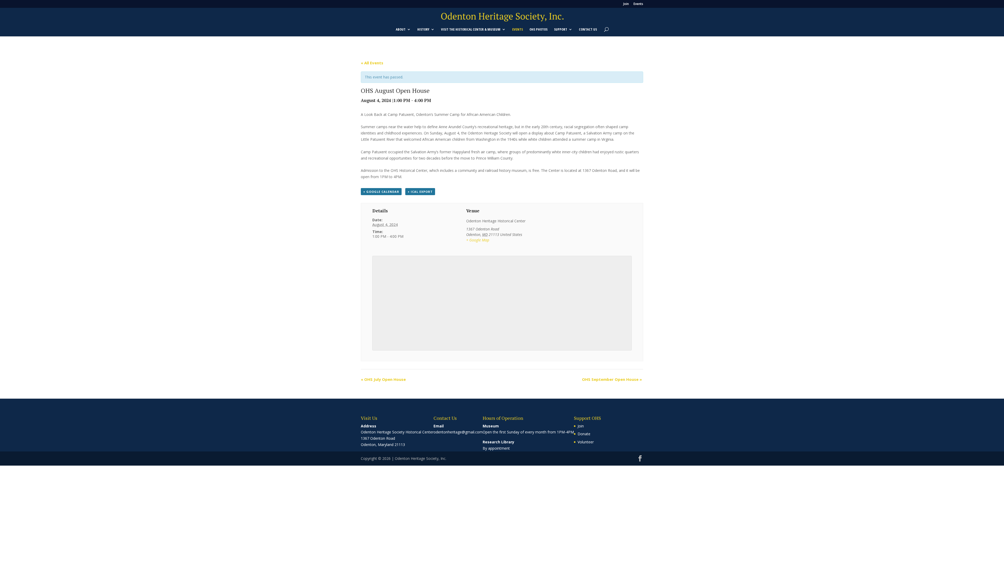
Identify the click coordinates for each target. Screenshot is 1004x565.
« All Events (372, 62)
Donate (584, 433)
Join (626, 4)
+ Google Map (477, 240)
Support (560, 29)
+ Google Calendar (381, 192)
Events (638, 4)
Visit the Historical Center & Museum (470, 29)
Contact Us (588, 29)
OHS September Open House (612, 379)
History (423, 29)
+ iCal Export (420, 192)
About (401, 29)
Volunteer (586, 441)
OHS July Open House (383, 379)
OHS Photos (538, 29)
